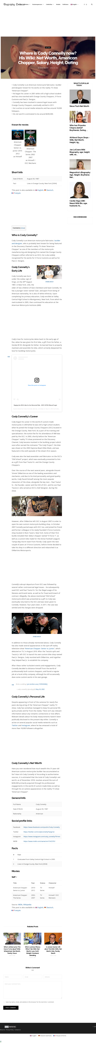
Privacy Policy (10, 1030)
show (23, 228)
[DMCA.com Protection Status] (10, 1027)
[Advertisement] (48, 23)
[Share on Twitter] (5, 96)
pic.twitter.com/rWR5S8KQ (37, 684)
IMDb (20, 904)
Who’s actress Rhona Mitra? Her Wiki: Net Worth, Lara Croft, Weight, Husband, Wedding (32, 951)
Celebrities (49, 4)
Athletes (26, 4)
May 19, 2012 (40, 689)
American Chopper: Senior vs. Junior (39, 648)
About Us (2, 1030)
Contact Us (18, 1030)
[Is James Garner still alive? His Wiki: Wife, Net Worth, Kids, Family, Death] (53, 938)
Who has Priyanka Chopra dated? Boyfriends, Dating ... (79, 127)
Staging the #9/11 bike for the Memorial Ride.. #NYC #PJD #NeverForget (35, 405)
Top (94, 1026)
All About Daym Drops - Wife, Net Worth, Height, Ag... (80, 140)
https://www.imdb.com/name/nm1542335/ (39, 841)
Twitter (15, 725)
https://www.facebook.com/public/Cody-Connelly (42, 827)
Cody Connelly (28, 409)
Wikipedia (27, 904)
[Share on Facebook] (5, 91)
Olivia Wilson (44, 68)
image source (49, 281)
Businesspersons (37, 4)
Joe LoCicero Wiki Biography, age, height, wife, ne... (80, 152)
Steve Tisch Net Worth (79, 106)
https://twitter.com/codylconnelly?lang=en (39, 832)
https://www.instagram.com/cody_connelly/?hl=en (42, 836)
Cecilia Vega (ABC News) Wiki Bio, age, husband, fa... (78, 203)
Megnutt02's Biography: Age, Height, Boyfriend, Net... (80, 174)
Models (58, 4)
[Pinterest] (5, 100)
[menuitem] (74, 4)
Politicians (65, 4)
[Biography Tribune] (14, 4)
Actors (48, 47)
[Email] (5, 105)
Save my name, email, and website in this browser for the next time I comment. (30, 1002)
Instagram (26, 725)
